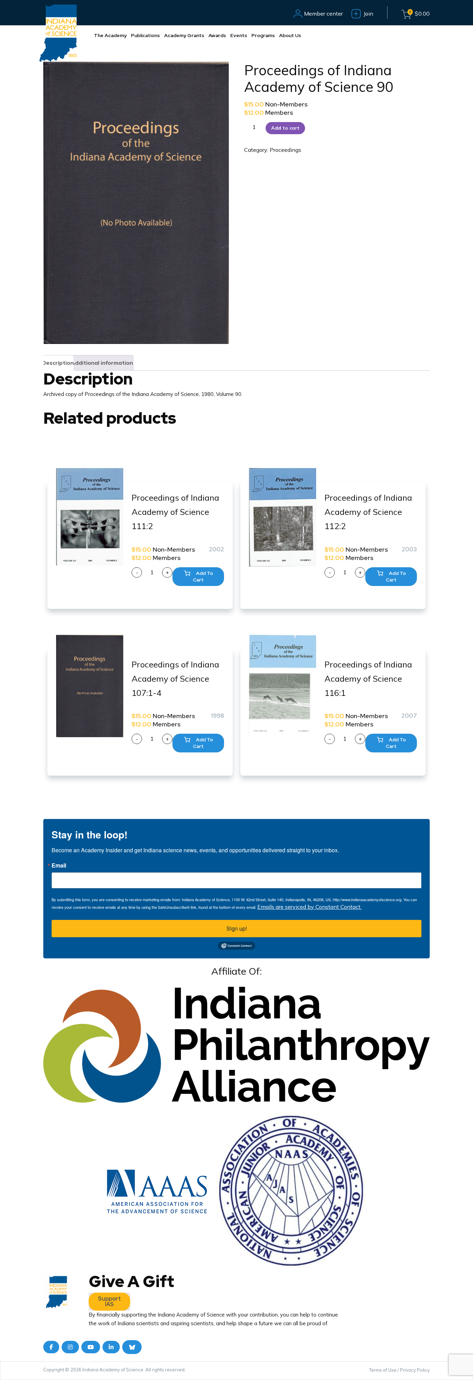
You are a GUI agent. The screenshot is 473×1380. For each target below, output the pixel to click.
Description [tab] (58, 362)
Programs (263, 35)
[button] (198, 576)
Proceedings (285, 149)
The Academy (110, 35)
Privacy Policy (415, 1370)
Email (59, 865)
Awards (217, 35)
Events (238, 35)
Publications (145, 35)
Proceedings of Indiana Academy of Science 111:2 (175, 511)
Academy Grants (184, 35)
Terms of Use (382, 1370)
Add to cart (285, 128)
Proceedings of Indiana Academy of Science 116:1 (368, 678)
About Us (290, 35)
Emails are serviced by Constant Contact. (309, 906)
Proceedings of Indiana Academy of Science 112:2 (368, 511)
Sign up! (236, 928)
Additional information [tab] (102, 362)
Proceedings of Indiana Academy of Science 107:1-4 (175, 678)
